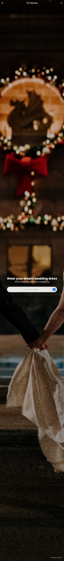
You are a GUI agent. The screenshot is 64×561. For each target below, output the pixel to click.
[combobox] (32, 289)
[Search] (61, 3)
